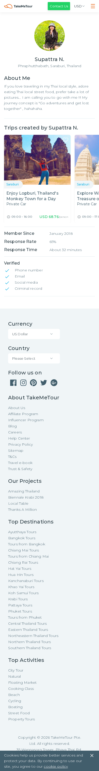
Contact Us (59, 6)
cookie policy (56, 766)
